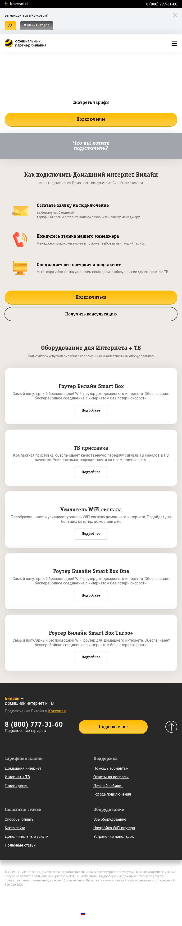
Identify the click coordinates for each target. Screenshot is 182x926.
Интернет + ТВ (17, 777)
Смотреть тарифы (91, 103)
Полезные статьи (20, 845)
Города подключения (112, 794)
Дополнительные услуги (26, 836)
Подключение (91, 119)
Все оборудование (109, 819)
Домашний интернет (23, 768)
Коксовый (19, 4)
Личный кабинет (108, 785)
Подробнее (91, 410)
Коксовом (57, 711)
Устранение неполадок (113, 836)
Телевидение (16, 785)
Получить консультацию (91, 314)
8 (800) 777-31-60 (161, 4)
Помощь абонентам (110, 768)
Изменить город (36, 25)
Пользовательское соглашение (29, 901)
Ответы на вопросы (111, 777)
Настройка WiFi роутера (114, 828)
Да (10, 25)
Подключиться (91, 297)
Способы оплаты (20, 819)
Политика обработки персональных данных (39, 895)
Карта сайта (15, 828)
